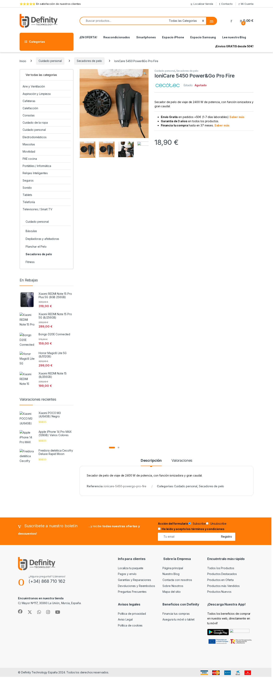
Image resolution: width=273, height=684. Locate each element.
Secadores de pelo (89, 61)
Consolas (29, 115)
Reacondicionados (116, 37)
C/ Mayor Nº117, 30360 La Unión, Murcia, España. (49, 603)
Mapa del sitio (171, 591)
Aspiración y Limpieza (37, 93)
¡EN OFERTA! (88, 37)
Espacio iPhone (173, 37)
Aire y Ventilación (34, 86)
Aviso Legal (125, 619)
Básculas (31, 231)
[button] (144, 73)
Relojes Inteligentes (35, 173)
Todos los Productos (220, 568)
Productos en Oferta (220, 580)
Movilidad (29, 151)
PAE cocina (30, 158)
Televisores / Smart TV (37, 209)
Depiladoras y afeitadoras (42, 238)
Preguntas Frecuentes (132, 591)
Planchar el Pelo (36, 246)
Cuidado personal (50, 61)
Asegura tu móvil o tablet (178, 619)
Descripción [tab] (151, 461)
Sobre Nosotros (172, 586)
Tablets (27, 195)
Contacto (227, 3)
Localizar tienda (203, 3)
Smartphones (146, 37)
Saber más (236, 117)
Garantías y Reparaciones (134, 580)
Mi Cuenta (247, 3)
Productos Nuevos (219, 591)
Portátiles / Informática (37, 166)
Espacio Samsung (203, 37)
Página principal (172, 568)
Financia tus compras (175, 613)
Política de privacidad (132, 613)
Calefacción (30, 108)
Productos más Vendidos (223, 586)
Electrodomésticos (35, 137)
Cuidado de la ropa (35, 122)
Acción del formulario (173, 523)
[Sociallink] (20, 611)
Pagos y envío (127, 574)
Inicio (23, 61)
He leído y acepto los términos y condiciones (193, 529)
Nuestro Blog (170, 574)
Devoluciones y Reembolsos (136, 586)
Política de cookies (130, 625)
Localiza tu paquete (130, 568)
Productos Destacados (222, 574)
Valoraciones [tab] (181, 461)
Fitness (30, 262)
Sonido (27, 187)
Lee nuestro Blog (234, 37)
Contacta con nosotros (177, 580)
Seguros (28, 180)
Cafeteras (29, 101)
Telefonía (29, 202)
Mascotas (29, 144)
